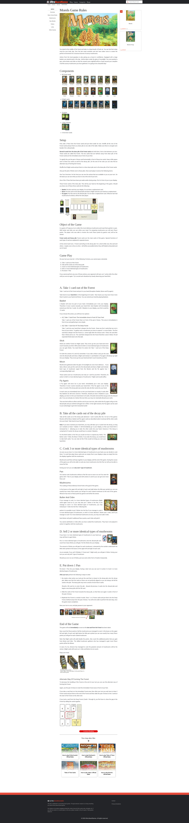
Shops (88, 2)
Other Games (52, 30)
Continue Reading (88, 731)
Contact (113, 800)
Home (49, 4)
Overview (52, 12)
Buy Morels (52, 21)
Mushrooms (52, 18)
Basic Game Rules (52, 15)
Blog (71, 2)
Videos (52, 24)
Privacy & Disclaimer (116, 804)
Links (52, 27)
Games (76, 2)
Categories (82, 2)
